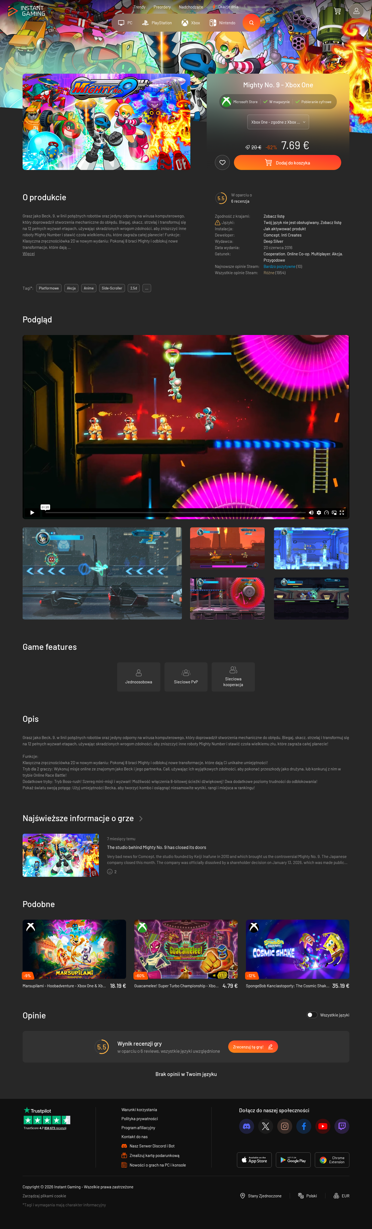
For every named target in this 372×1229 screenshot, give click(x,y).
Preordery (162, 6)
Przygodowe (274, 260)
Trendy (139, 6)
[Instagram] (284, 1126)
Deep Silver (273, 241)
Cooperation (274, 253)
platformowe (49, 288)
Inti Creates (291, 234)
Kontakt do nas (134, 1136)
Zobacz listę (274, 216)
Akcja (337, 253)
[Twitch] (341, 1126)
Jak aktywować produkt (285, 228)
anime (89, 288)
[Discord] (246, 1126)
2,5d (133, 288)
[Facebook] (303, 1126)
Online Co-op (298, 253)
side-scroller (112, 288)
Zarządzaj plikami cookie (44, 1195)
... (146, 288)
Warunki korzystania (139, 1109)
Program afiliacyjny (138, 1127)
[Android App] (293, 1160)
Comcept (271, 234)
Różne (269, 272)
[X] (265, 1126)
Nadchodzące (191, 6)
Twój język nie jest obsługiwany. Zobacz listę (302, 222)
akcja (71, 288)
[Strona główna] (26, 11)
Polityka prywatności (139, 1118)
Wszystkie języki (334, 1014)
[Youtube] (322, 1126)
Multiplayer (320, 253)
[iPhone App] (254, 1160)
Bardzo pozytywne (280, 266)
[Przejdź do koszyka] (337, 11)
